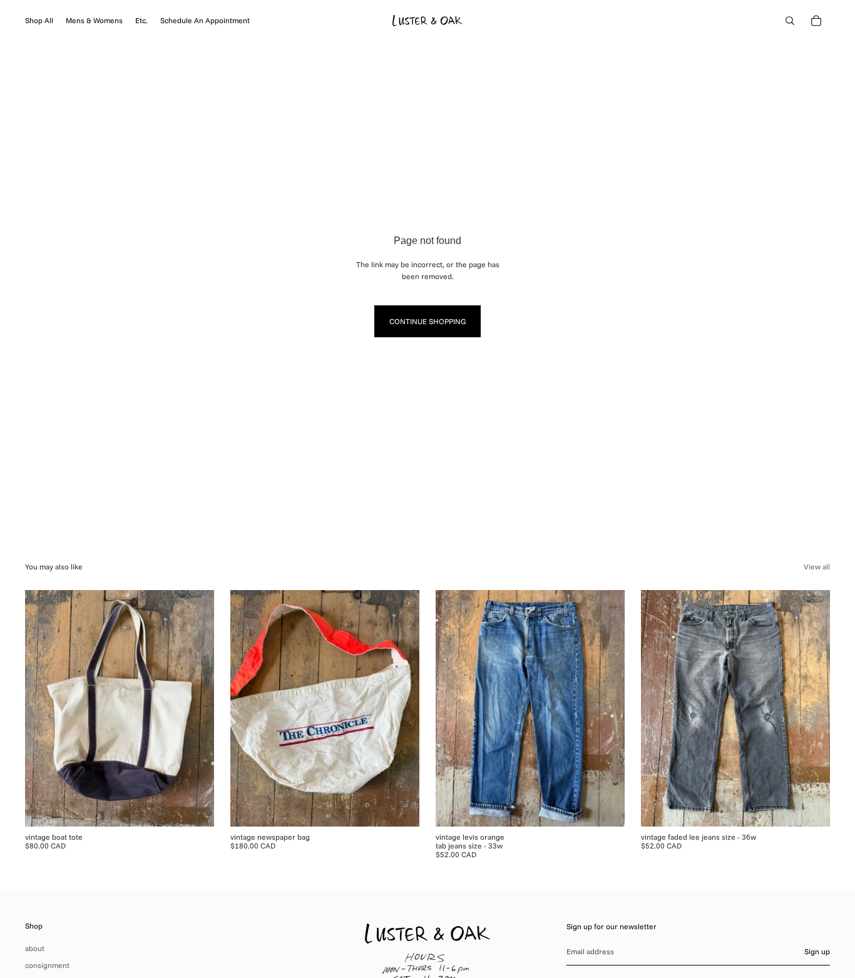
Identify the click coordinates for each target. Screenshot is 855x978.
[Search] (790, 20)
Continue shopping (427, 321)
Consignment (47, 965)
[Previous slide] (44, 708)
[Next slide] (195, 708)
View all (817, 566)
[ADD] (194, 807)
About (34, 948)
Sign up (817, 951)
